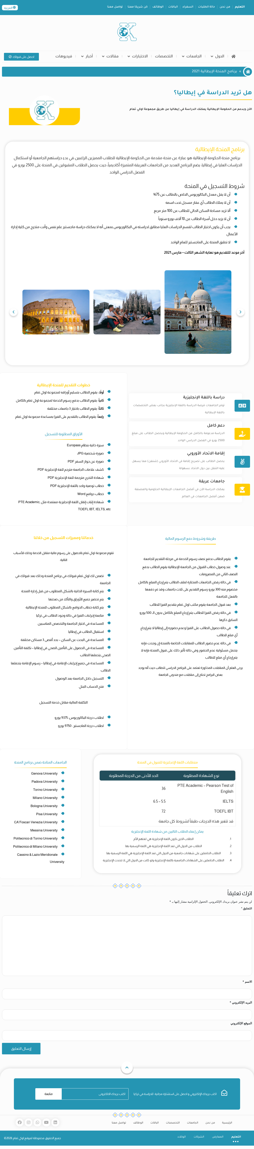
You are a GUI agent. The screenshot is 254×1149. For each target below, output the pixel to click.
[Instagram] (29, 1122)
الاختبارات (140, 56)
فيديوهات (63, 56)
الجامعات (194, 56)
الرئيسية (227, 1122)
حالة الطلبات (206, 7)
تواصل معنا (115, 7)
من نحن (225, 7)
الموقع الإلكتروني (241, 1023)
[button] (13, 312)
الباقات (173, 7)
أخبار (89, 56)
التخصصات (164, 56)
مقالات (112, 56)
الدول (219, 56)
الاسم (247, 981)
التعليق (246, 908)
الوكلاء (182, 1137)
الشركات (199, 1137)
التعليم (240, 7)
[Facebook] (20, 1122)
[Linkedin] (55, 1122)
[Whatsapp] (37, 1122)
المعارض (217, 1137)
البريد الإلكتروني (241, 1002)
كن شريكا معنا (138, 7)
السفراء (188, 7)
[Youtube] (46, 1122)
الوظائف (158, 7)
